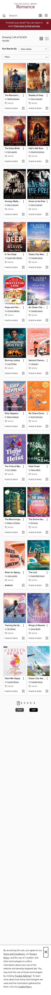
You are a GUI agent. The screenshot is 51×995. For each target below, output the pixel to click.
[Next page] (34, 703)
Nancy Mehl (35, 470)
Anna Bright (35, 629)
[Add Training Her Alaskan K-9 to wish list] (23, 638)
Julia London (12, 576)
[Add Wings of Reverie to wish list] (47, 638)
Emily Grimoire (36, 417)
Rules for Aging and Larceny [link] (13, 572)
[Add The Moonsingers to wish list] (23, 532)
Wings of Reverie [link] (37, 625)
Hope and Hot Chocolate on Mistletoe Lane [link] (13, 307)
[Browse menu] (46, 15)
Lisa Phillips (12, 364)
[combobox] (20, 15)
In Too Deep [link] (10, 254)
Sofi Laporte (12, 152)
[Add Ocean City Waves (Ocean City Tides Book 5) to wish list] (47, 267)
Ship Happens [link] (11, 413)
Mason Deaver (13, 417)
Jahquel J (35, 364)
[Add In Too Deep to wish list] (23, 267)
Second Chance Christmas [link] (37, 360)
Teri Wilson (11, 629)
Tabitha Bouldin (13, 99)
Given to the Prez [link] (37, 201)
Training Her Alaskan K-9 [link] (13, 625)
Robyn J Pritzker (13, 523)
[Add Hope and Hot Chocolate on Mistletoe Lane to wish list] (23, 320)
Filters (7, 57)
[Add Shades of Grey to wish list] (47, 108)
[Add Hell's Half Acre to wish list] (47, 161)
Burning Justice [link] (12, 360)
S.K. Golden (11, 470)
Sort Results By (9, 48)
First (20, 710)
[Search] (4, 15)
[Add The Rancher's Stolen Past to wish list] (23, 108)
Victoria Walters (13, 311)
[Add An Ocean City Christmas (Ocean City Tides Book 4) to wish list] (47, 320)
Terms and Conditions (14, 954)
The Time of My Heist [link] (13, 466)
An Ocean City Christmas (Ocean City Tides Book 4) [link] (37, 307)
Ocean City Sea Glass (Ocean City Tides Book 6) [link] (37, 678)
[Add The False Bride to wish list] (23, 161)
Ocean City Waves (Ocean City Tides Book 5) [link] (37, 254)
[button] (41, 39)
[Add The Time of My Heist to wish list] (23, 479)
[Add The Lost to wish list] (47, 585)
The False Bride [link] (12, 148)
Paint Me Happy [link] (12, 678)
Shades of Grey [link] (36, 95)
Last (33, 710)
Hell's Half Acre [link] (36, 148)
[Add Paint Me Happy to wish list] (23, 691)
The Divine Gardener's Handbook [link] (37, 519)
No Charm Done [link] (36, 413)
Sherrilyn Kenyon (37, 152)
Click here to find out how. (27, 26)
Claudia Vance (36, 258)
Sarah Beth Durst (37, 576)
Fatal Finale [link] (34, 466)
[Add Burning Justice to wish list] (23, 373)
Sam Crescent (36, 99)
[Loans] (40, 16)
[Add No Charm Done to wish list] (47, 426)
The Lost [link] (33, 572)
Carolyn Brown (13, 682)
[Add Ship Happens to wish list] (23, 426)
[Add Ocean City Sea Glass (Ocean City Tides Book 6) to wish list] (47, 691)
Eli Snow (34, 523)
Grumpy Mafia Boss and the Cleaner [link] (13, 201)
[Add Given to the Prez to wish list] (47, 214)
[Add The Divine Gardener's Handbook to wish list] (47, 532)
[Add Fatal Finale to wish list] (47, 479)
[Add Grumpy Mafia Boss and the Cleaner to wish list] (23, 214)
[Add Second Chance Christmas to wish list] (47, 373)
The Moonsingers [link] (13, 519)
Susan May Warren (14, 258)
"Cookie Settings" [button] (23, 976)
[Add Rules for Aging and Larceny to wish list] (23, 585)
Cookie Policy (24, 986)
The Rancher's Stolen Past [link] (13, 95)
